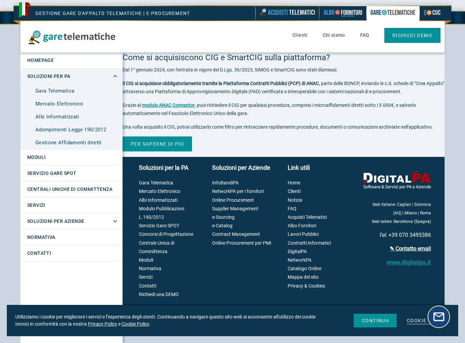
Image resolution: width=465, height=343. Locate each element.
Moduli (146, 260)
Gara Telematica (54, 91)
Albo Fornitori (302, 225)
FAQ (292, 208)
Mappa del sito (303, 277)
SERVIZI (36, 205)
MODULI (36, 157)
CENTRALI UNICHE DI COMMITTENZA (69, 189)
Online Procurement (233, 200)
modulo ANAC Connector (168, 105)
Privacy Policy (102, 324)
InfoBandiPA (225, 182)
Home (294, 182)
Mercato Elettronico (59, 104)
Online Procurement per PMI (241, 243)
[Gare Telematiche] (393, 14)
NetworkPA (299, 260)
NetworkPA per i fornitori (238, 191)
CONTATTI (39, 253)
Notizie (295, 200)
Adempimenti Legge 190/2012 (70, 130)
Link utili (299, 167)
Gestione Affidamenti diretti (68, 143)
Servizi (146, 277)
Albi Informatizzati (57, 117)
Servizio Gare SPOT (159, 225)
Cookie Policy (135, 324)
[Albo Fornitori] (342, 13)
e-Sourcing (223, 217)
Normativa (150, 268)
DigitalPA (297, 251)
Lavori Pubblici (303, 234)
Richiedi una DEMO (159, 294)
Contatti (147, 286)
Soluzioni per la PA (164, 167)
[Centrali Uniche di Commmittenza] (432, 13)
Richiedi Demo (412, 35)
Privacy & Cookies (306, 286)
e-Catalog (222, 225)
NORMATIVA (41, 237)
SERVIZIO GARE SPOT (51, 173)
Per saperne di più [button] (157, 144)
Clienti (294, 191)
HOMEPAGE (40, 60)
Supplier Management (235, 208)
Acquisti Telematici (307, 217)
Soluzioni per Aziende (241, 167)
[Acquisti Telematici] (287, 13)
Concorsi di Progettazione (166, 234)
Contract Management (236, 234)
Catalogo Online (304, 268)
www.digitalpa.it (409, 262)
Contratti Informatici (309, 243)
